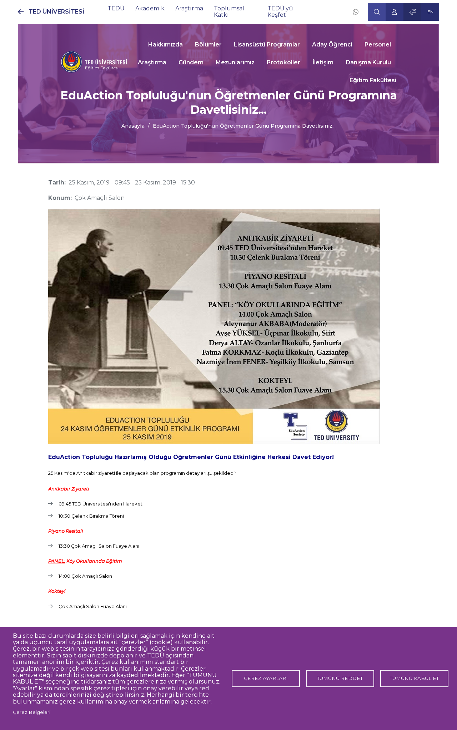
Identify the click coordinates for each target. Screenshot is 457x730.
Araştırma (189, 8)
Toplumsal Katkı (229, 11)
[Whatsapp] (355, 12)
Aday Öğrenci (332, 44)
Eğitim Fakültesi (102, 67)
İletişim (322, 62)
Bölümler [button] (208, 44)
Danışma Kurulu (368, 62)
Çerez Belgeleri (31, 712)
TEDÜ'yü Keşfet (280, 11)
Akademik (150, 8)
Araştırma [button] (152, 62)
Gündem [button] (191, 62)
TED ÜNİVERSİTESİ (56, 11)
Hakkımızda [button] (165, 44)
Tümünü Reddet (340, 678)
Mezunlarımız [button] (235, 62)
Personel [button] (378, 44)
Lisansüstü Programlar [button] (267, 44)
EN (430, 11)
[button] (377, 12)
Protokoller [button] (283, 62)
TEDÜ (116, 8)
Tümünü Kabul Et (414, 678)
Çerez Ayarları (266, 678)
